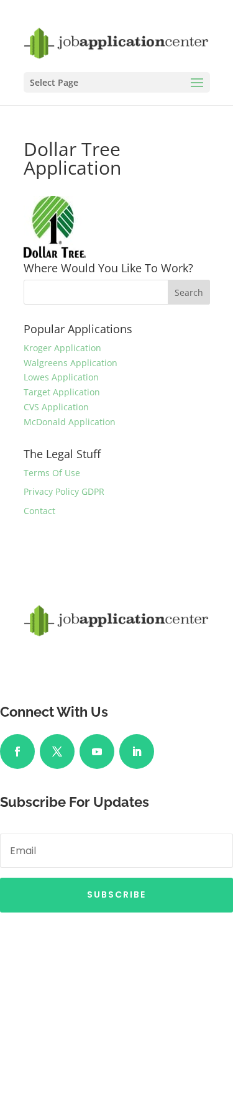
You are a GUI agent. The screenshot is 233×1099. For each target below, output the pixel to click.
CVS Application (56, 407)
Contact (39, 511)
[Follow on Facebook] (17, 751)
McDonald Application (70, 422)
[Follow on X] (57, 751)
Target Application (62, 392)
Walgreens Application (70, 363)
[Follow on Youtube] (97, 751)
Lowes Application (61, 377)
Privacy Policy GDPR (64, 491)
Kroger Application (62, 348)
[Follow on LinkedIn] (136, 751)
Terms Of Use (52, 473)
